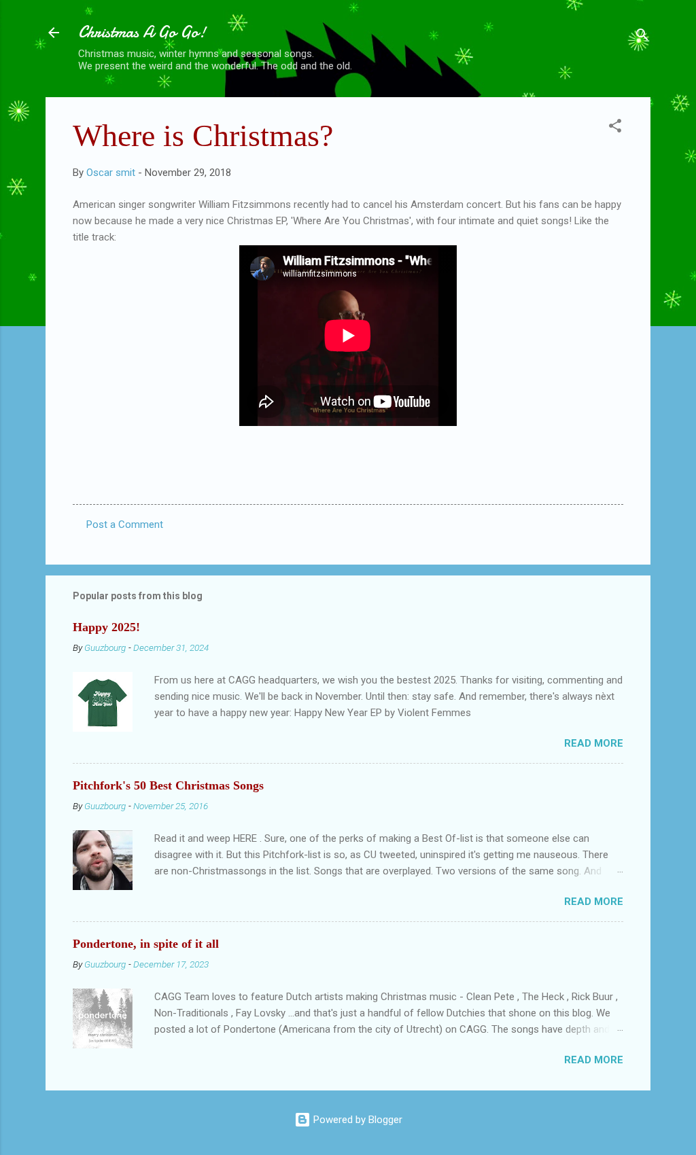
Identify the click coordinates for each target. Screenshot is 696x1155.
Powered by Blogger (356, 1120)
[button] (615, 128)
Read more (593, 743)
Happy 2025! (106, 627)
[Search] (642, 37)
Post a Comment (124, 524)
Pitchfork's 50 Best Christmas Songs (168, 785)
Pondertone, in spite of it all (146, 943)
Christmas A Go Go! (142, 32)
